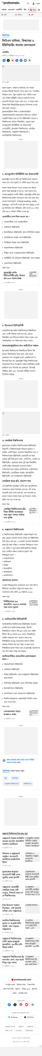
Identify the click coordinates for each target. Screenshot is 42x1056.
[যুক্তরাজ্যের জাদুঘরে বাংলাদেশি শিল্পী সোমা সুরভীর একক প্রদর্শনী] (32, 876)
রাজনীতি (19, 10)
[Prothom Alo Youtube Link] (28, 1005)
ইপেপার (34, 989)
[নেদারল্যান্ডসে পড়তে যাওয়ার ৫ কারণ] (33, 713)
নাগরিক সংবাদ (10, 985)
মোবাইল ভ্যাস (22, 993)
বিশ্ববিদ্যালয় (27, 784)
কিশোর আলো (21, 985)
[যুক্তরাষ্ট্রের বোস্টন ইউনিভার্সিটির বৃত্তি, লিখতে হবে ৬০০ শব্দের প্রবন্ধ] (33, 274)
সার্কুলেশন (30, 1027)
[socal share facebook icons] (4, 61)
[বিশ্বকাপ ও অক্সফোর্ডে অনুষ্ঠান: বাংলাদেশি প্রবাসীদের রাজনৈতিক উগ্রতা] (32, 859)
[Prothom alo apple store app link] (29, 1017)
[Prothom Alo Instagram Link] (22, 1005)
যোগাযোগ (19, 1031)
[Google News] (33, 1005)
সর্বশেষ (4, 10)
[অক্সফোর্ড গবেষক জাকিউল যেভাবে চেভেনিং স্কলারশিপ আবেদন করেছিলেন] (32, 843)
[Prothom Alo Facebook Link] (10, 1005)
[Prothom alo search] (28, 3)
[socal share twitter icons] (8, 61)
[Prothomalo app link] (13, 1017)
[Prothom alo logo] (21, 980)
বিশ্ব (25, 10)
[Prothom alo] (11, 3)
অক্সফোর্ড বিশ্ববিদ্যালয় (11, 784)
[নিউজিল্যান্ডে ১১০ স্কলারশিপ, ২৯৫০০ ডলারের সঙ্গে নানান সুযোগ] (33, 603)
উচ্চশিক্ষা (6, 35)
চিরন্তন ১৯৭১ (26, 989)
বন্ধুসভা (17, 989)
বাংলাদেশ (11, 10)
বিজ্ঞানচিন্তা (31, 985)
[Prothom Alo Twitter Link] (16, 1005)
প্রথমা (15, 993)
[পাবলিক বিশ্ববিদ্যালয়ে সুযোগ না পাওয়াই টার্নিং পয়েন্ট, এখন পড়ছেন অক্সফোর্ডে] (32, 926)
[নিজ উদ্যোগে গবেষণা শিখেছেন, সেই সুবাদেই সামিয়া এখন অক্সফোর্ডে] (32, 910)
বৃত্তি (5, 778)
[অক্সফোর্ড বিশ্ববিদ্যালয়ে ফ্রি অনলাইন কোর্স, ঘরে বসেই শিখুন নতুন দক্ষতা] (32, 961)
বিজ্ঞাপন (21, 1027)
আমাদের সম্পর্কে (10, 1027)
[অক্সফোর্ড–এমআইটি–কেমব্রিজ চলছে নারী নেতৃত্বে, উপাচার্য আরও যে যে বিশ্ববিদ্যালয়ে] (32, 893)
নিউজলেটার (29, 1031)
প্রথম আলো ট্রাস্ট (8, 989)
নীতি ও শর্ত (8, 1031)
